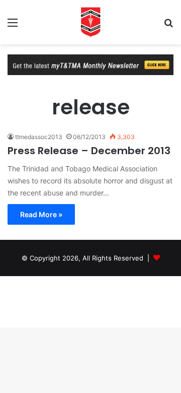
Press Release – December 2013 (89, 151)
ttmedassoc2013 (38, 137)
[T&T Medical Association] (90, 22)
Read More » (41, 214)
